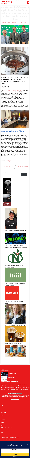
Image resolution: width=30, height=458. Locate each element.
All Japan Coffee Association (6, 427)
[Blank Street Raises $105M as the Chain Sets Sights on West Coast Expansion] (15, 275)
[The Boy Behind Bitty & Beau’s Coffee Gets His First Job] (11, 218)
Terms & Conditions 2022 (15, 399)
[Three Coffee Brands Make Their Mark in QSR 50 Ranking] (12, 293)
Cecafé (9, 160)
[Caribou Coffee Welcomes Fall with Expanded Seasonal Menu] (15, 351)
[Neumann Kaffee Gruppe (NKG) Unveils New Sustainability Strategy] (15, 256)
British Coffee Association (6, 430)
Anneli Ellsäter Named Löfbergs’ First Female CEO (15, 325)
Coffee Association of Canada (6, 435)
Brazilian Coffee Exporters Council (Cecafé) (13, 90)
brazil (7, 160)
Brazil (5, 161)
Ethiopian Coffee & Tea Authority (8, 439)
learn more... (11, 376)
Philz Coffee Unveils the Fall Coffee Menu (13, 343)
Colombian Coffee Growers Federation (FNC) (10, 437)
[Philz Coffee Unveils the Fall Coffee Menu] (15, 334)
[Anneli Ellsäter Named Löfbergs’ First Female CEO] (15, 314)
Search (4, 172)
